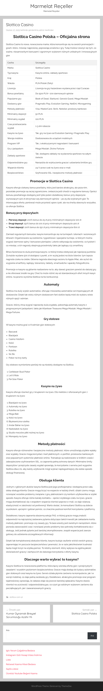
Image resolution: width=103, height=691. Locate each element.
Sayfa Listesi (12, 669)
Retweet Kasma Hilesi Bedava (21, 664)
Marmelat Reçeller (51, 6)
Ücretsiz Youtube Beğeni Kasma (21, 673)
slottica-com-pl (16, 597)
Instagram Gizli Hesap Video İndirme (24, 655)
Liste (8, 659)
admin (41, 30)
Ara (7, 630)
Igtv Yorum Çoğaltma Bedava (20, 650)
